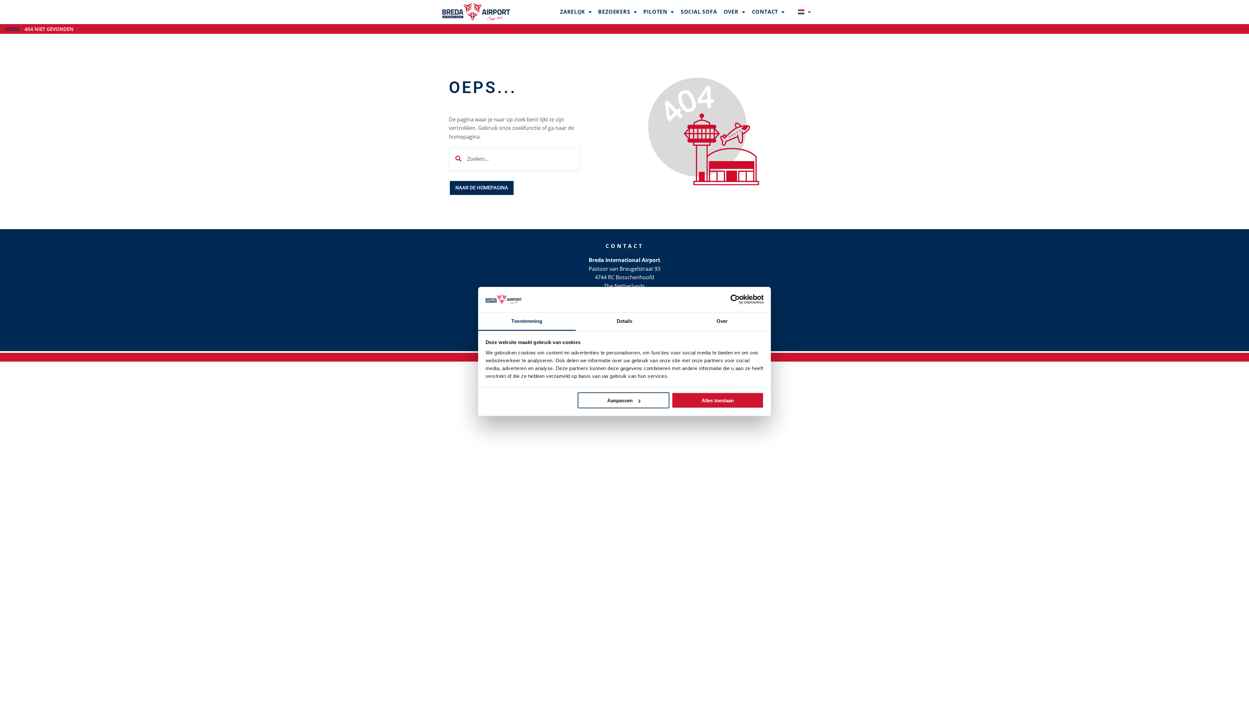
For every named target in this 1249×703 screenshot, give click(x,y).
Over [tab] (722, 321)
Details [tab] (625, 321)
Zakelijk (572, 11)
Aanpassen (620, 400)
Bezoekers (614, 11)
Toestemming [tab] (526, 321)
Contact (765, 11)
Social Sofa (699, 11)
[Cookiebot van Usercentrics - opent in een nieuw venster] (735, 299)
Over (731, 11)
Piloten (655, 11)
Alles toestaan (718, 400)
